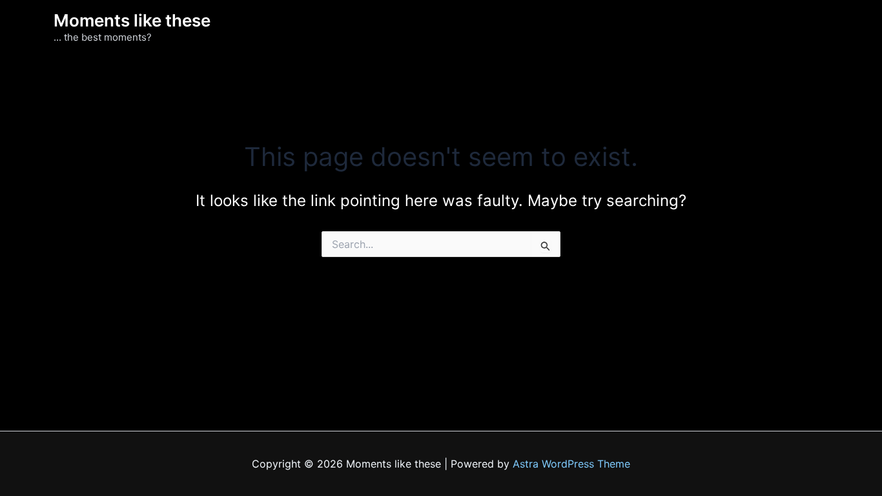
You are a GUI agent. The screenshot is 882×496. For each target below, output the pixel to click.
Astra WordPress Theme (571, 463)
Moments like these (132, 20)
